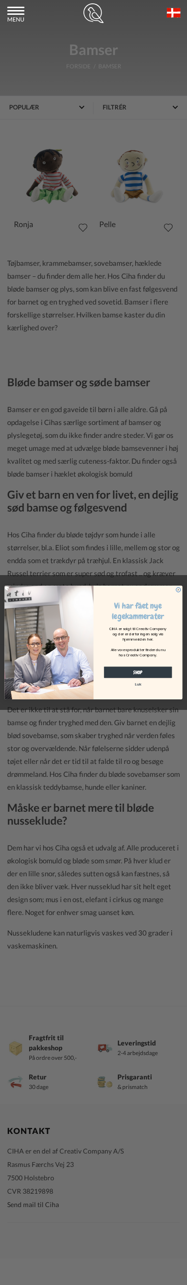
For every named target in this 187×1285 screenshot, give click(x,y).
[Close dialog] (178, 590)
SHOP (137, 672)
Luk (138, 684)
